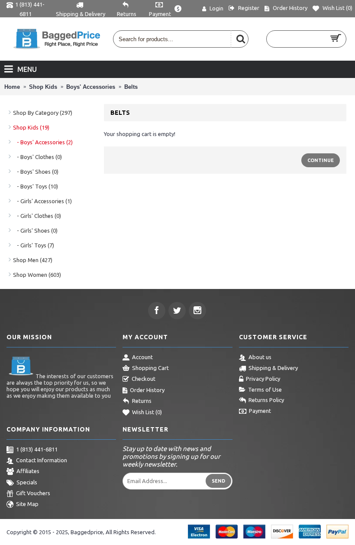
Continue (320, 160)
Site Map (27, 504)
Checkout (143, 379)
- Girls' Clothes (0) (37, 216)
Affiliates (27, 471)
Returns (142, 401)
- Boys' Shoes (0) (35, 172)
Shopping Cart (150, 368)
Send (218, 480)
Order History (147, 390)
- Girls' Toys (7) (33, 245)
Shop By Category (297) (42, 113)
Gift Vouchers (33, 493)
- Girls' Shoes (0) (35, 230)
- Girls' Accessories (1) (42, 201)
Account (142, 357)
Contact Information (41, 460)
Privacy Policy (263, 379)
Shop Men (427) (32, 260)
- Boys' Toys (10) (35, 186)
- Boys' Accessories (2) (43, 142)
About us (259, 357)
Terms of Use (265, 389)
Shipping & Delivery (273, 368)
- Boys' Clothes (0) (37, 157)
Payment (260, 411)
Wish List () (147, 412)
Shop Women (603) (37, 275)
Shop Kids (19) (31, 127)
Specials (26, 482)
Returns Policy (266, 400)
